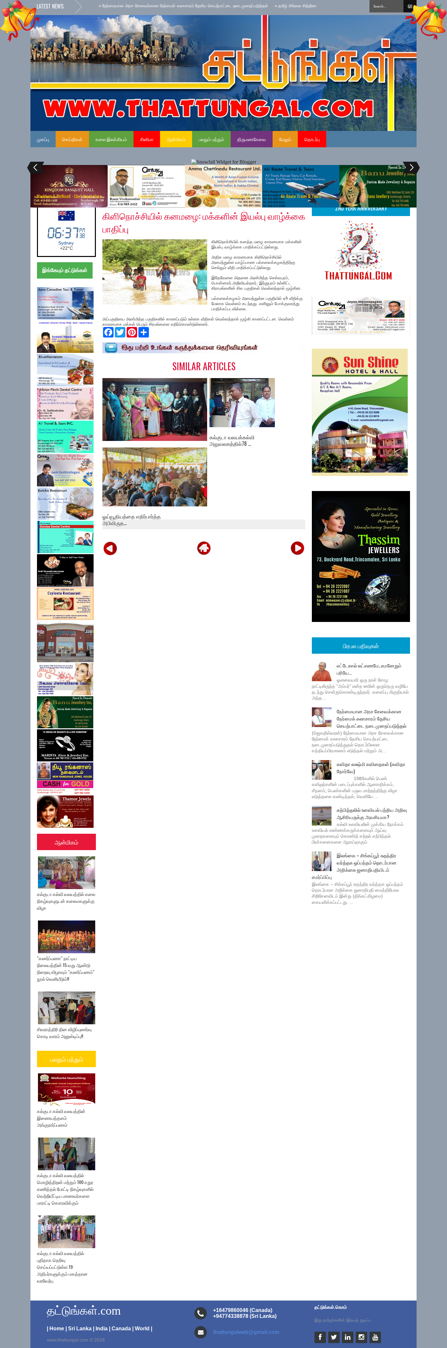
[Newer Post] (110, 548)
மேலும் (285, 139)
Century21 (146, 196)
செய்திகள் (72, 139)
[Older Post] (297, 548)
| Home (55, 1328)
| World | (142, 1328)
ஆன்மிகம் (176, 139)
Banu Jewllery (378, 196)
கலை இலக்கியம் (111, 139)
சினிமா (146, 139)
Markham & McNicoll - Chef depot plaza (69, 196)
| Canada (120, 1328)
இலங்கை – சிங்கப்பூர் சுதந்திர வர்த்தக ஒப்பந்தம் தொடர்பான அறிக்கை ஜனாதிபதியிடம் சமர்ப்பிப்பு (354, 865)
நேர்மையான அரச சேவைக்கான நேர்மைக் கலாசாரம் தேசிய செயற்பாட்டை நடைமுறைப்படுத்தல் (371, 718)
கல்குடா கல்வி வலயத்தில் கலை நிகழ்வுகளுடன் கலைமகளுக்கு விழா (66, 900)
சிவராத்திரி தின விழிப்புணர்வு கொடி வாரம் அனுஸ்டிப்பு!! (64, 1032)
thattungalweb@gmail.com (246, 1332)
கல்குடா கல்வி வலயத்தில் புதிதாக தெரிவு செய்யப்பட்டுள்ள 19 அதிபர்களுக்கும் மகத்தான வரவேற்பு (62, 1266)
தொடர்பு (312, 139)
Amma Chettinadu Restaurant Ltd (223, 196)
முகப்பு (43, 139)
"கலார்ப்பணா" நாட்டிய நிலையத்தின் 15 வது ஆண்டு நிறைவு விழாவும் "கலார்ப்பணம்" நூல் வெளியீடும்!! (66, 968)
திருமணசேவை (251, 139)
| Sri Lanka (78, 1328)
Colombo (66, 243)
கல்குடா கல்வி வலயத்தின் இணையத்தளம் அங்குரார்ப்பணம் (61, 1117)
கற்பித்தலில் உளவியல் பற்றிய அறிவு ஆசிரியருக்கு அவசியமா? (372, 813)
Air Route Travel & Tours (301, 196)
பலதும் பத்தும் (211, 139)
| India (100, 1328)
